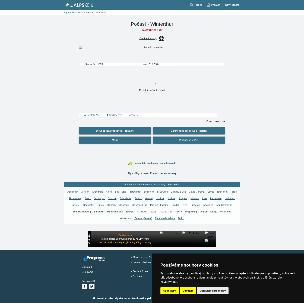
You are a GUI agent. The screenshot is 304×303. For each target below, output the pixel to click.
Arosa (109, 191)
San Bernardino (224, 205)
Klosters (195, 198)
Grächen (112, 198)
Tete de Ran (166, 211)
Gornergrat (99, 198)
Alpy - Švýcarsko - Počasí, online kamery (152, 173)
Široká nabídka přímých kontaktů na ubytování (125, 238)
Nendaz (175, 205)
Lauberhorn (215, 198)
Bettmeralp (135, 191)
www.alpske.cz (152, 30)
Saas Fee (208, 205)
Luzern (100, 205)
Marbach (111, 205)
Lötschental (88, 205)
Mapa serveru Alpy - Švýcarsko (150, 257)
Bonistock (149, 191)
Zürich (181, 218)
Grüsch (138, 198)
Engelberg (222, 191)
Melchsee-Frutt (139, 205)
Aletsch (85, 191)
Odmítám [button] (188, 290)
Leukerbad (230, 198)
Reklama (88, 271)
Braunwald (162, 191)
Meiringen (124, 205)
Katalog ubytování (143, 262)
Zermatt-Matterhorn (165, 218)
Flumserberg (75, 198)
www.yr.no (219, 121)
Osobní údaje (140, 271)
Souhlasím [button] (169, 290)
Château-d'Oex (178, 191)
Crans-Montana (196, 191)
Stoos (153, 211)
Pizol (185, 205)
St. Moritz (142, 211)
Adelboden (72, 191)
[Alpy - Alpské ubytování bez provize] (78, 5)
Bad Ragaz (120, 191)
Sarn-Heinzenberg (82, 211)
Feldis (234, 191)
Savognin (98, 211)
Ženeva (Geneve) (143, 218)
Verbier (203, 211)
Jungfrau (183, 198)
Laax (204, 198)
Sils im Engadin (115, 211)
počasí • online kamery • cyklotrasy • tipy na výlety (125, 242)
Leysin (75, 205)
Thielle (178, 211)
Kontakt (87, 266)
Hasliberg (160, 198)
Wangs (213, 211)
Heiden (171, 198)
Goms (88, 198)
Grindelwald (125, 198)
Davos (211, 191)
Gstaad (149, 198)
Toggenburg (191, 211)
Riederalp (195, 205)
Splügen (130, 211)
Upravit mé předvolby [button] (213, 290)
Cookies (137, 276)
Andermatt (97, 191)
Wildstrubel (226, 211)
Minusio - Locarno (159, 205)
